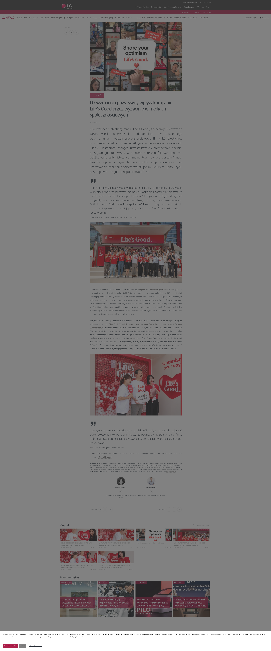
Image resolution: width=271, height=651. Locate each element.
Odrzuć (22, 646)
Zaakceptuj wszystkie (10, 646)
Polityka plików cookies (35, 646)
